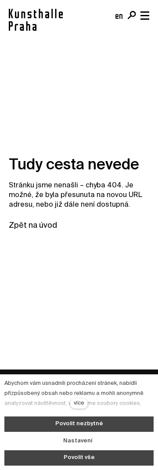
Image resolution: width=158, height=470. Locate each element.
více (79, 403)
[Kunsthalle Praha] (36, 20)
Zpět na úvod (33, 226)
